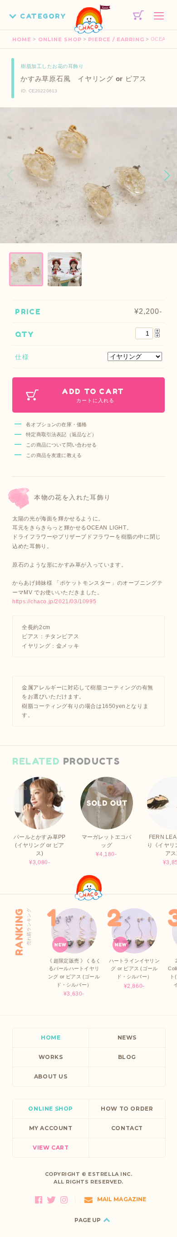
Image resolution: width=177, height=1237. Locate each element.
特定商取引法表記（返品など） (61, 434)
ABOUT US (51, 1076)
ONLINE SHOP (60, 39)
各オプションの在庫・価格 (56, 424)
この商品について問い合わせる (61, 445)
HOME (21, 39)
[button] (167, 175)
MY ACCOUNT (51, 1128)
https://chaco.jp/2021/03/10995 (54, 601)
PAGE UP (87, 1220)
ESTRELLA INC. (110, 1174)
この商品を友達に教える (54, 455)
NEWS (127, 1037)
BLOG (127, 1057)
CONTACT (127, 1128)
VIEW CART (51, 1147)
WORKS (51, 1057)
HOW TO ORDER (127, 1108)
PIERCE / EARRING (116, 39)
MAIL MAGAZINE (122, 1199)
